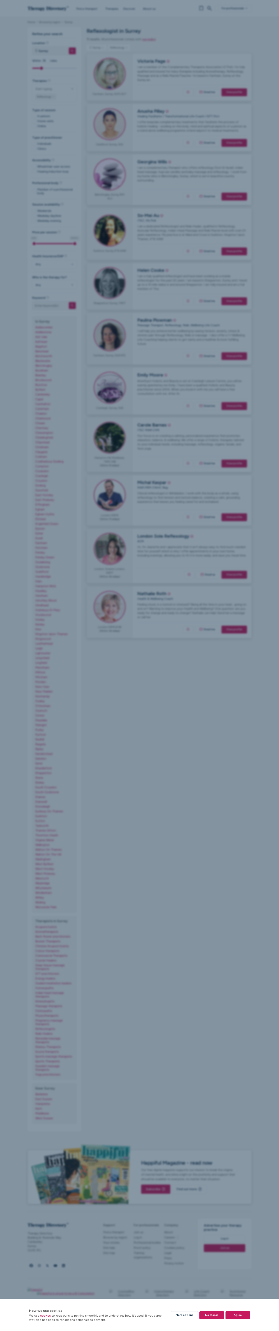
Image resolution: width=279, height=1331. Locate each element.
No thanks (211, 1315)
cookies (45, 1315)
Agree (238, 1315)
